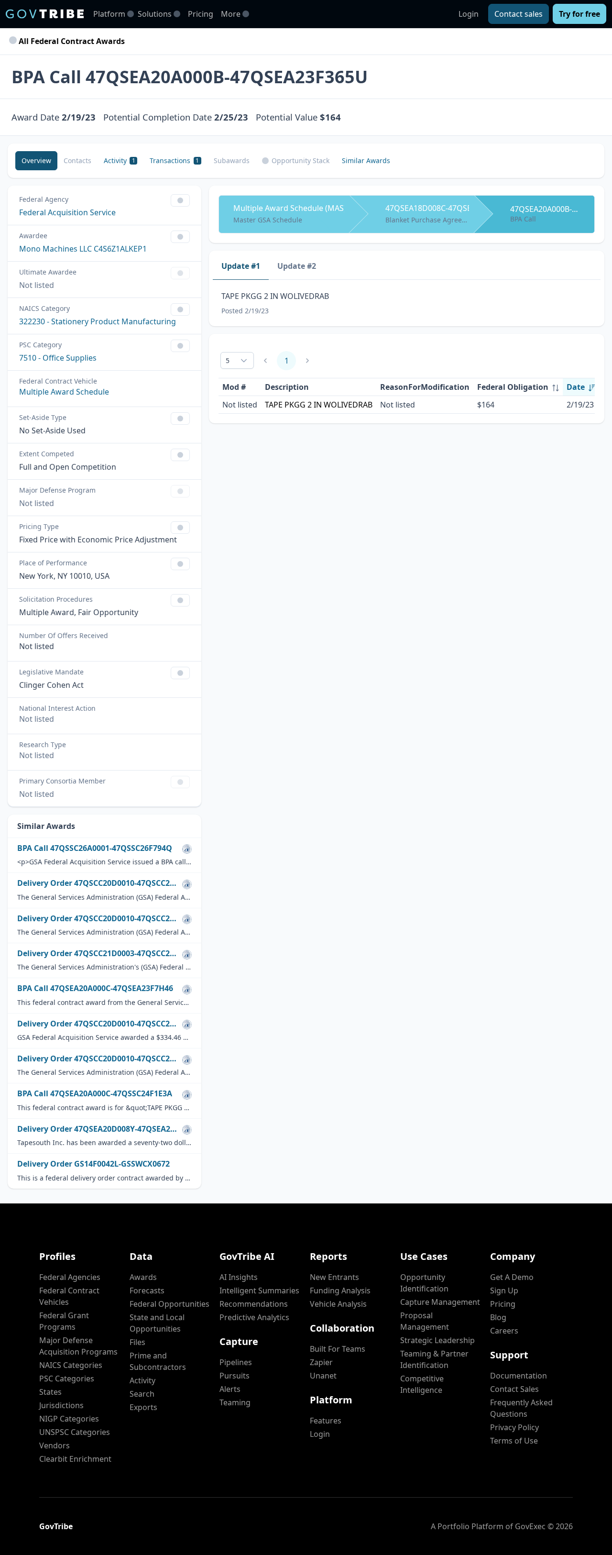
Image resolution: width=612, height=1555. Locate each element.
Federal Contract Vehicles (69, 1296)
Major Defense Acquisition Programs (78, 1346)
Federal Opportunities (169, 1304)
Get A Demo (512, 1277)
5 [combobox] (228, 360)
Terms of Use (514, 1440)
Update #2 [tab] (296, 266)
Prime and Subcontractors (158, 1361)
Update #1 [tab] (240, 266)
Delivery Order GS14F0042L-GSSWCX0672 (93, 1164)
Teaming (235, 1402)
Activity (142, 1380)
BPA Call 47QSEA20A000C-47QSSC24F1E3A (94, 1093)
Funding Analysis (340, 1290)
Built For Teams (337, 1349)
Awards (143, 1277)
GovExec (530, 1526)
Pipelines (235, 1362)
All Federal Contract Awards (71, 41)
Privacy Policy (514, 1427)
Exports (143, 1407)
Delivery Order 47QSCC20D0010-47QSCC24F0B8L (97, 918)
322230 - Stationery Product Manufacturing (97, 321)
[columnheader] (518, 387)
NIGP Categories (69, 1418)
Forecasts (147, 1290)
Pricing (200, 14)
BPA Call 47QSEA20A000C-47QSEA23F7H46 (95, 988)
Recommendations (253, 1304)
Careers (504, 1330)
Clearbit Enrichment (75, 1459)
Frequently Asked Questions (521, 1408)
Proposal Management (424, 1321)
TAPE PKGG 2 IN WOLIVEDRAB (318, 404)
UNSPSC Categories (74, 1432)
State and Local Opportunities (157, 1323)
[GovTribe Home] (45, 13)
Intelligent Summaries (259, 1290)
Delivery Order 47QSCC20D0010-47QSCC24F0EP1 (97, 883)
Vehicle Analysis (338, 1304)
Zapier (321, 1362)
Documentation (518, 1375)
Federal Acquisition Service (67, 212)
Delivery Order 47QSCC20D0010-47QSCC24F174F (97, 1058)
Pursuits (234, 1375)
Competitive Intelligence (422, 1384)
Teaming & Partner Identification (434, 1359)
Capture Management (440, 1302)
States (50, 1392)
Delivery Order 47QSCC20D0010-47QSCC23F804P (97, 1023)
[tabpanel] (406, 303)
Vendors (54, 1445)
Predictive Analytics (254, 1317)
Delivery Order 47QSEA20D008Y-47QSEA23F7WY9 (97, 1129)
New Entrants (334, 1277)
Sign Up (504, 1290)
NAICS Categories (70, 1365)
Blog (498, 1317)
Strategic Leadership (437, 1340)
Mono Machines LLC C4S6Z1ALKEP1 (83, 248)
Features (325, 1420)
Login (469, 14)
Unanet (323, 1375)
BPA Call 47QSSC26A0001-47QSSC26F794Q (94, 848)
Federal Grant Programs (64, 1321)
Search (142, 1394)
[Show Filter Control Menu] (180, 200)
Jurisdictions (61, 1405)
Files (137, 1342)
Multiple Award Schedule (64, 391)
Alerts (229, 1389)
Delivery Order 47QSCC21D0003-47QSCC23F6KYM (97, 953)
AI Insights (238, 1277)
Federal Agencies (69, 1277)
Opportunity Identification (424, 1283)
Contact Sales (514, 1389)
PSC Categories (66, 1378)
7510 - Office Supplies (58, 358)
